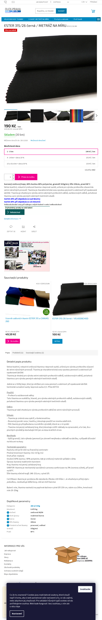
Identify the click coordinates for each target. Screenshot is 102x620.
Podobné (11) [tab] (18, 352)
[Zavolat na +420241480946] (8, 2)
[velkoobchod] (27, 210)
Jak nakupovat (42, 2)
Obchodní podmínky (12, 567)
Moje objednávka (11, 574)
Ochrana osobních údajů (13, 571)
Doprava (57, 2)
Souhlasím (85, 589)
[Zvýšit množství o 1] (13, 175)
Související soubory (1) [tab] (35, 352)
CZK (83, 2)
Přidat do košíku (28, 177)
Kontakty (7, 564)
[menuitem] (13, 19)
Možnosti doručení (38, 140)
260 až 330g (35, 506)
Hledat (61, 11)
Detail (57, 341)
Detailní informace (11, 219)
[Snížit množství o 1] (13, 178)
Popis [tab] (7, 352)
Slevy (6, 557)
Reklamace (8, 561)
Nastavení (17, 613)
